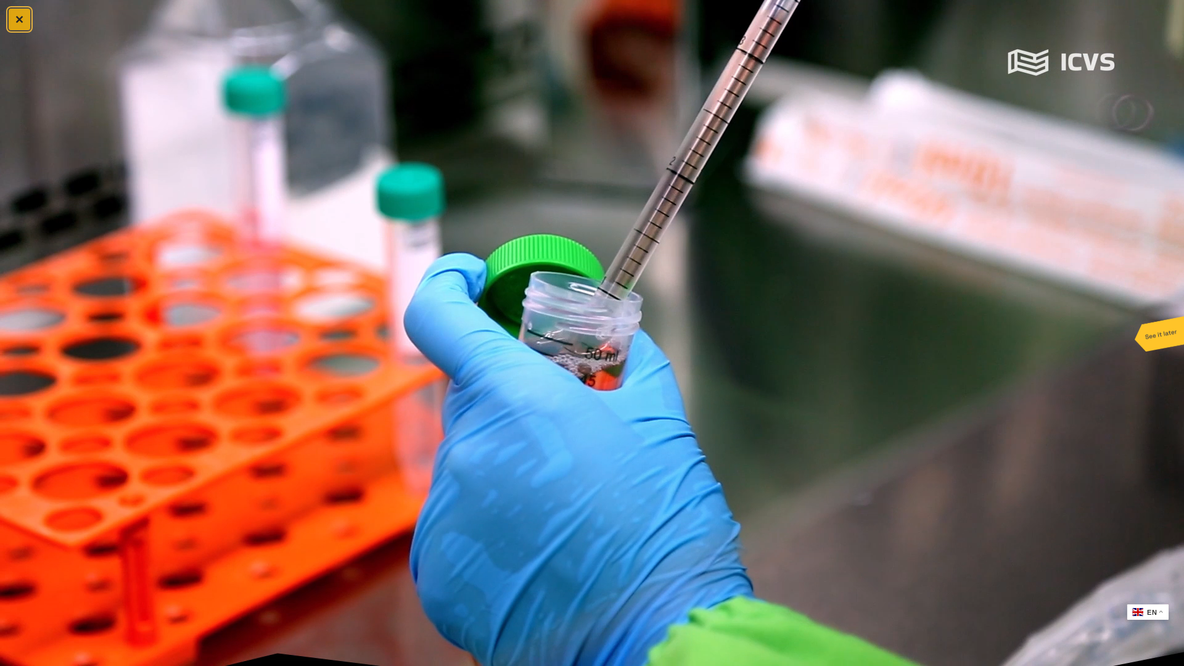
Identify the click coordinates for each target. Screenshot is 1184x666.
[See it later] (1159, 333)
